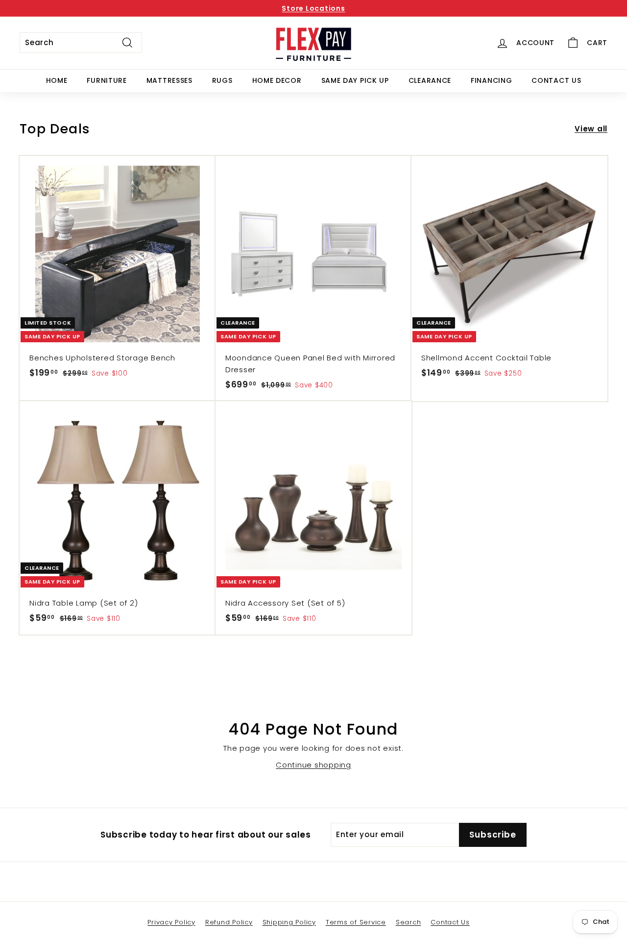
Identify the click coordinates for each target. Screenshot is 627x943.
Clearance (430, 80)
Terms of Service (356, 922)
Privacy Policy (171, 922)
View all (591, 129)
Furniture (106, 80)
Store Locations (313, 8)
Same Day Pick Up (355, 80)
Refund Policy (229, 922)
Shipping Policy (289, 922)
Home (57, 80)
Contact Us (556, 80)
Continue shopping (313, 765)
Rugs (222, 80)
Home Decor (277, 80)
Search (408, 922)
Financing (491, 80)
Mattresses (169, 80)
